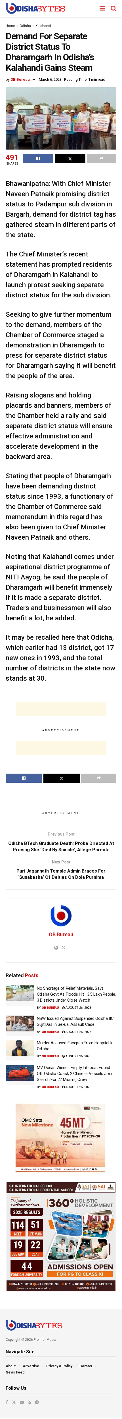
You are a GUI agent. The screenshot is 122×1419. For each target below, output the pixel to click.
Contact (85, 1366)
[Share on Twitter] (70, 158)
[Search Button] (113, 8)
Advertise (31, 1366)
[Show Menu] (102, 8)
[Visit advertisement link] (61, 1138)
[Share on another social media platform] (101, 158)
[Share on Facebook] (38, 158)
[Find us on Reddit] (37, 1402)
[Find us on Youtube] (22, 1402)
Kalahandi (43, 26)
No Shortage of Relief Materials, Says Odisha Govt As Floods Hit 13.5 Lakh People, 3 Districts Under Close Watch (76, 994)
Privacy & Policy (59, 1366)
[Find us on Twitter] (14, 1402)
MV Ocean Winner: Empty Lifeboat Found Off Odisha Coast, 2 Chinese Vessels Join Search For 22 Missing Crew (74, 1073)
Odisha (25, 26)
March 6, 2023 (50, 79)
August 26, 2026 (78, 1008)
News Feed (15, 1372)
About (11, 1366)
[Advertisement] (61, 709)
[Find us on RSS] (29, 1402)
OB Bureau (20, 79)
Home (10, 26)
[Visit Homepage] (36, 8)
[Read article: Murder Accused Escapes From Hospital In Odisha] (20, 1050)
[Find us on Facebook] (7, 1402)
